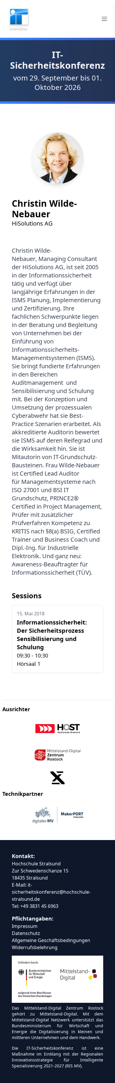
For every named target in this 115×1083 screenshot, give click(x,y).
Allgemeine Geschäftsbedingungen (51, 940)
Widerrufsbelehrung (35, 947)
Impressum (24, 926)
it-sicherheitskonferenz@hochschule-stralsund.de (51, 892)
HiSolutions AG (32, 223)
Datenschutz (26, 933)
